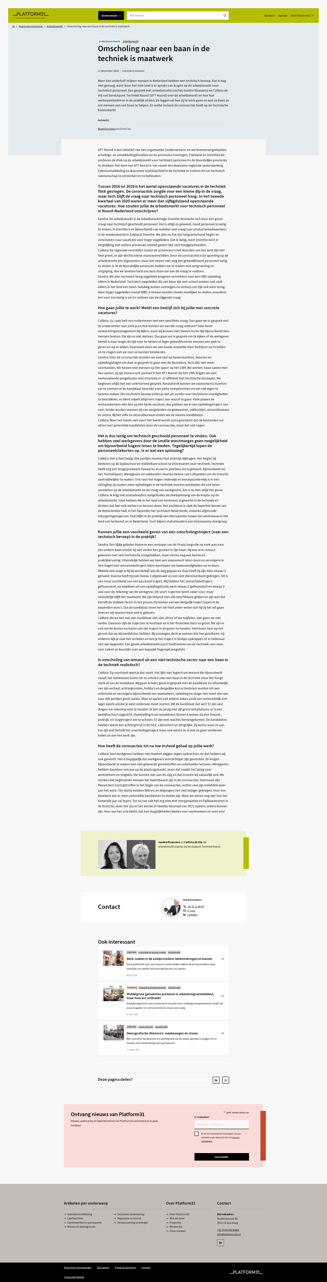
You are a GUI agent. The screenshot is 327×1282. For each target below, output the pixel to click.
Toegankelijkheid (74, 1277)
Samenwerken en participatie (84, 1222)
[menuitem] (269, 15)
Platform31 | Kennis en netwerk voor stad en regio (30, 15)
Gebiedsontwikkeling (79, 1214)
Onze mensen (178, 1231)
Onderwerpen (109, 15)
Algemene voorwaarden (77, 1267)
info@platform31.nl (229, 1234)
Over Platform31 (301, 15)
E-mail (191, 910)
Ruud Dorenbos (107, 128)
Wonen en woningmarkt (81, 1226)
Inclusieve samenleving (130, 1214)
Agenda (282, 15)
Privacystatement (125, 1267)
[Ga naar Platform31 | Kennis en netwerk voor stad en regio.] (13, 26)
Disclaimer (103, 1267)
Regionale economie (129, 1218)
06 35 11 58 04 (196, 906)
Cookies (146, 1267)
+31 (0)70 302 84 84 (228, 1230)
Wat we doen (177, 1218)
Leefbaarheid (75, 1218)
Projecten (175, 1222)
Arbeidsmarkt (131, 41)
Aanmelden (221, 1157)
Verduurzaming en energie (132, 1222)
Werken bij (176, 1226)
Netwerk (269, 15)
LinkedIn (192, 914)
